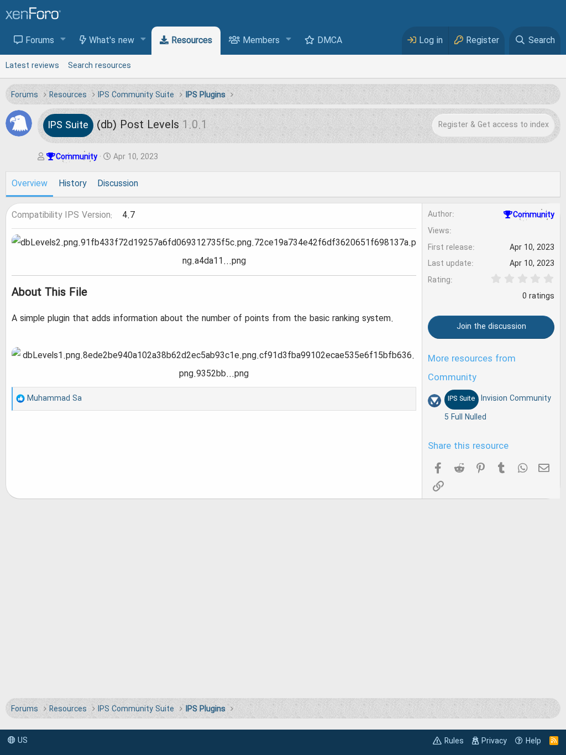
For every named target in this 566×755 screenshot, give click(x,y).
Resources (191, 41)
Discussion (117, 184)
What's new (111, 41)
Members (261, 41)
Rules (454, 741)
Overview (30, 184)
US (21, 741)
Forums (39, 41)
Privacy (494, 741)
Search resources (99, 66)
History (72, 184)
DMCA (329, 41)
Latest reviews (32, 66)
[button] (63, 40)
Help (533, 741)
